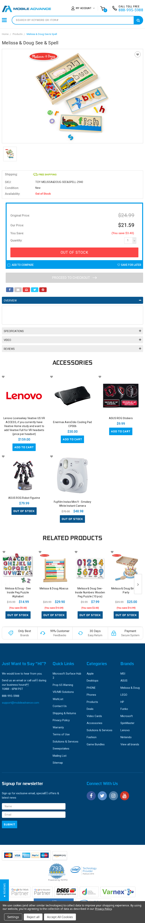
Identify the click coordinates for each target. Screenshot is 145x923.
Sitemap (58, 762)
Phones (91, 694)
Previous (5, 584)
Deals (90, 709)
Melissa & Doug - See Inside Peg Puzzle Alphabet (18, 592)
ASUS (123, 680)
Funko (124, 709)
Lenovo (125, 730)
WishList (58, 699)
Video (7, 340)
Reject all (33, 917)
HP (122, 702)
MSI (122, 673)
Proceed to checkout (71, 278)
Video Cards (94, 716)
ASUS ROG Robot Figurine (24, 497)
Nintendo (126, 737)
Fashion (91, 737)
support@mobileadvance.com (20, 702)
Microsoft (126, 716)
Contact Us (60, 706)
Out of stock (24, 511)
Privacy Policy (61, 720)
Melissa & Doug (130, 687)
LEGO (123, 694)
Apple (90, 673)
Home (5, 34)
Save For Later (131, 264)
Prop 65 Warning (63, 685)
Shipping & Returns (64, 713)
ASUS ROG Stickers (121, 418)
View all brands (129, 744)
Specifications (14, 331)
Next (138, 584)
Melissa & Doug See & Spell (42, 34)
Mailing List (59, 755)
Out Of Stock (74, 252)
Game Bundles (96, 744)
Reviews (9, 348)
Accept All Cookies (60, 917)
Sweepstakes (61, 748)
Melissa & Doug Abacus (54, 588)
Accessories (94, 723)
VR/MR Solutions (63, 692)
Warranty (58, 727)
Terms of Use (61, 734)
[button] (4, 890)
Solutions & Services (65, 741)
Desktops (92, 680)
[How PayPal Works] (26, 857)
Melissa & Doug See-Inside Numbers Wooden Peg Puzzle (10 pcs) (90, 592)
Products (17, 34)
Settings (13, 917)
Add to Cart (24, 447)
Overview (10, 300)
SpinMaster (127, 723)
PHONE (91, 687)
